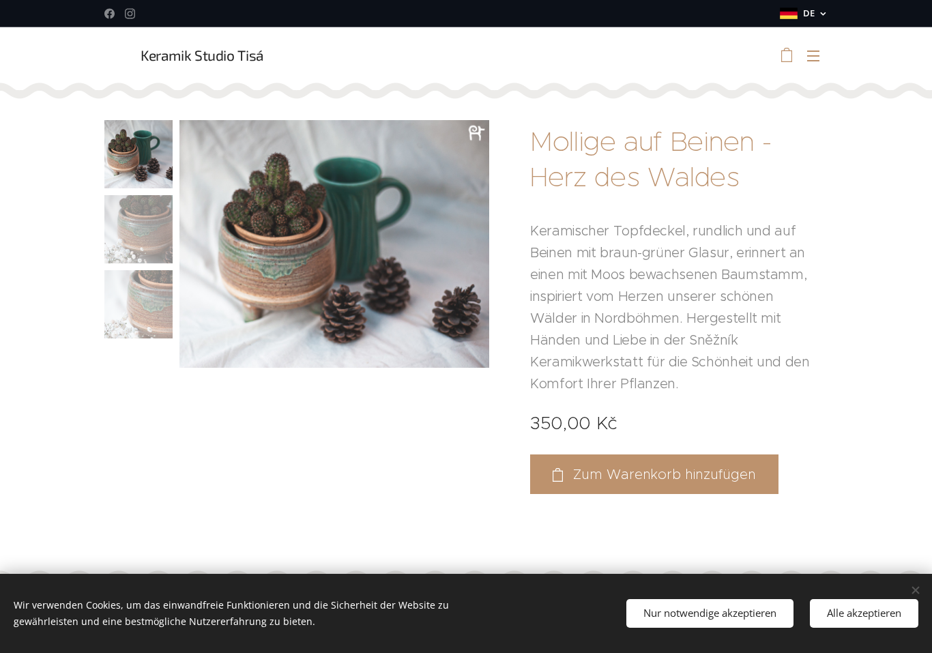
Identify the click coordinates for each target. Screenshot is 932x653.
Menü (817, 55)
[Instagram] (130, 13)
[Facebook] (109, 13)
